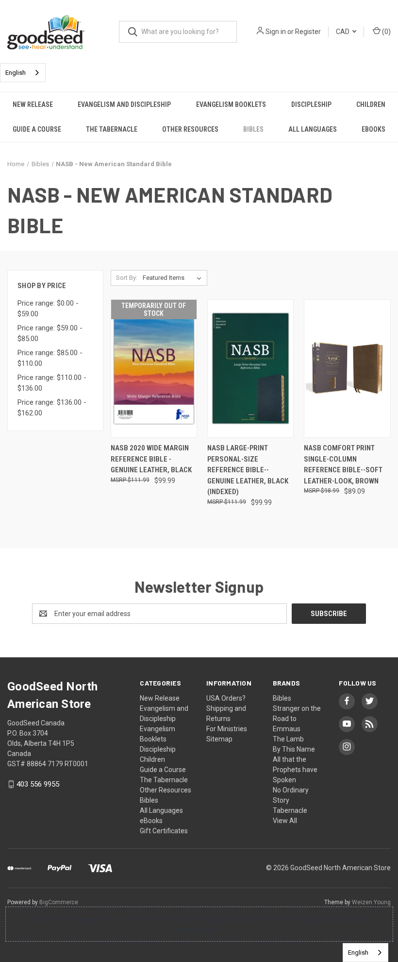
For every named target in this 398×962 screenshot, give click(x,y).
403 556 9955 (38, 784)
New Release (33, 104)
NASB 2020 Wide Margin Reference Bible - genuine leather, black (151, 459)
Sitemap (219, 739)
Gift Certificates (164, 831)
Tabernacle (290, 810)
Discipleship (311, 104)
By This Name (294, 749)
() (386, 31)
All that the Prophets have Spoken (295, 770)
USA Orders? (226, 698)
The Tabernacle (111, 129)
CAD (343, 31)
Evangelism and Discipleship (124, 104)
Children (370, 104)
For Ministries (226, 729)
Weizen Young (371, 902)
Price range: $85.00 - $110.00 (50, 358)
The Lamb (288, 739)
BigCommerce (58, 902)
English (15, 72)
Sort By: (126, 277)
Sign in (275, 31)
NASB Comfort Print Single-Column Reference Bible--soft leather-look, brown (343, 464)
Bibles (253, 129)
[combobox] (23, 72)
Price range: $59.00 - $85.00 (50, 334)
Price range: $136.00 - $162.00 (51, 408)
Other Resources (190, 129)
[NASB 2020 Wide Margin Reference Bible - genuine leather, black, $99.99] (154, 368)
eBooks (373, 129)
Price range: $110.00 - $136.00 (51, 383)
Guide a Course (37, 129)
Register (308, 31)
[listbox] (174, 278)
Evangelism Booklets (231, 104)
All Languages (312, 129)
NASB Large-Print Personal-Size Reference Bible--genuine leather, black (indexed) (247, 470)
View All (285, 821)
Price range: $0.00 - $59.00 (48, 309)
